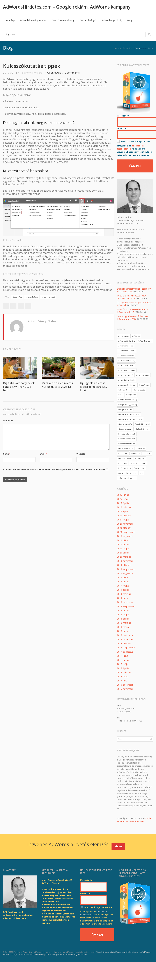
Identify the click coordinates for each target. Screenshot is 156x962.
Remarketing (139, 468)
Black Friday (144, 385)
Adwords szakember (126, 370)
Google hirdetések (142, 424)
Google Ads (54, 72)
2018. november (125, 602)
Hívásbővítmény (142, 429)
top (150, 956)
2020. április (123, 552)
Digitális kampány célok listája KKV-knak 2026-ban (19, 386)
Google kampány (125, 429)
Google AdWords (125, 409)
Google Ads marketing (127, 399)
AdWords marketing (126, 360)
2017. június (123, 660)
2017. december (125, 635)
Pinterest (28, 306)
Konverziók (123, 453)
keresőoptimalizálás (126, 443)
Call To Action (123, 390)
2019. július (122, 577)
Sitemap (69, 954)
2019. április (123, 589)
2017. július (122, 655)
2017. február (123, 676)
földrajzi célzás (139, 390)
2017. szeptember (126, 647)
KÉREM (118, 846)
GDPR (120, 395)
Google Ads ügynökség (127, 404)
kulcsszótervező (48, 297)
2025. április (123, 511)
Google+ (21, 306)
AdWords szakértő (125, 375)
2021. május (123, 519)
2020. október (124, 527)
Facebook (6, 306)
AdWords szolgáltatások (55, 954)
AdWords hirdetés (125, 346)
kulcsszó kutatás (124, 458)
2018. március (124, 622)
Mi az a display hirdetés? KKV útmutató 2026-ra (58, 384)
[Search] (149, 34)
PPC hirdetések (124, 468)
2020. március (124, 556)
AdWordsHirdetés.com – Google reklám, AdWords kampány (66, 6)
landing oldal (140, 458)
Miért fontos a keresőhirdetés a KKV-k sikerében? (132, 311)
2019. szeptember (126, 569)
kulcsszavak (135, 453)
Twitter (13, 306)
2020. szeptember (126, 532)
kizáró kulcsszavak (125, 448)
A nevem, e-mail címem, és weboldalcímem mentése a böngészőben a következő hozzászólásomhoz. (54, 469)
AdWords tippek (142, 375)
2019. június (123, 581)
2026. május (123, 499)
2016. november (125, 688)
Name (6, 453)
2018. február (123, 626)
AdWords (136, 336)
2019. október (124, 565)
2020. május (123, 548)
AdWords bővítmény (126, 341)
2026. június (123, 494)
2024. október (124, 515)
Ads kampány (123, 336)
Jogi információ (80, 954)
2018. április (123, 618)
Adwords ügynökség (126, 380)
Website (80, 453)
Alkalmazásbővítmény (127, 385)
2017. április (123, 668)
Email (43, 453)
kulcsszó (147, 453)
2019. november (125, 560)
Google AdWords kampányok (130, 419)
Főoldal (99, 952)
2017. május (123, 664)
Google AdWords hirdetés (128, 414)
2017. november (125, 639)
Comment (8, 420)
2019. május (123, 585)
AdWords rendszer (126, 365)
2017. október (124, 643)
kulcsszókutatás (31, 297)
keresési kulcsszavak (126, 439)
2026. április (123, 503)
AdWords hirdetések (126, 351)
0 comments (72, 72)
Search (151, 739)
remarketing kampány (127, 473)
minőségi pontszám (138, 463)
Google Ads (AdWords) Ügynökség (117, 952)
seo (141, 473)
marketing (122, 463)
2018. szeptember (126, 606)
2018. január (123, 631)
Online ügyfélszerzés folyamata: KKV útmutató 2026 (133, 317)
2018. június (123, 610)
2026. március (124, 507)
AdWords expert (144, 341)
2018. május (123, 614)
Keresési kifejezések (126, 434)
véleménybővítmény (126, 478)
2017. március (124, 672)
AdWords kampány (126, 355)
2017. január (123, 680)
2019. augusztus (125, 573)
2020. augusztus (125, 536)
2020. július (122, 540)
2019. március (124, 593)
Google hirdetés (125, 424)
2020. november (125, 523)
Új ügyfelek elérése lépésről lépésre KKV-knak (94, 386)
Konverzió (140, 448)
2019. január (123, 598)
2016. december (125, 684)
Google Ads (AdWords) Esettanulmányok (27, 954)
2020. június (123, 544)
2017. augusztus (125, 651)
